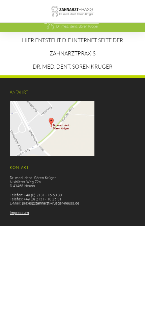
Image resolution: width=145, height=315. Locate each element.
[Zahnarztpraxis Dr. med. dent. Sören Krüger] (73, 20)
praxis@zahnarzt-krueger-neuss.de (50, 203)
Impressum (19, 212)
